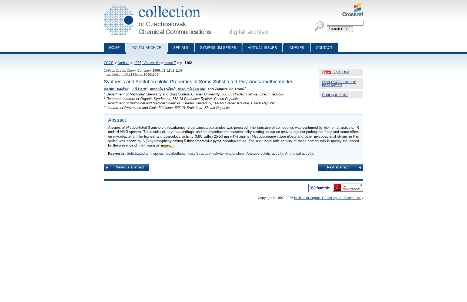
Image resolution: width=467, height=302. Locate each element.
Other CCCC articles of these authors (339, 83)
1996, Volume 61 (147, 63)
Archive (123, 63)
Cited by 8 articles (335, 95)
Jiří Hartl (139, 89)
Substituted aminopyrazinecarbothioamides (160, 153)
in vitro (172, 132)
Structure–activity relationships (220, 153)
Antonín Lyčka (162, 89)
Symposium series (218, 48)
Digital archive (146, 48)
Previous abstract (129, 167)
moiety (166, 145)
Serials (180, 48)
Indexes (296, 48)
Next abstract (338, 167)
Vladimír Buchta (191, 89)
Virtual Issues (262, 48)
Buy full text (340, 72)
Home (114, 48)
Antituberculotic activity (264, 153)
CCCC (109, 63)
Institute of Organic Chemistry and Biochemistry (328, 198)
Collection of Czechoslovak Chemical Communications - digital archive (164, 5)
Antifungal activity (299, 153)
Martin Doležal (116, 89)
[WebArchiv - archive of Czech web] (320, 191)
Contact (324, 48)
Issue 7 (170, 63)
